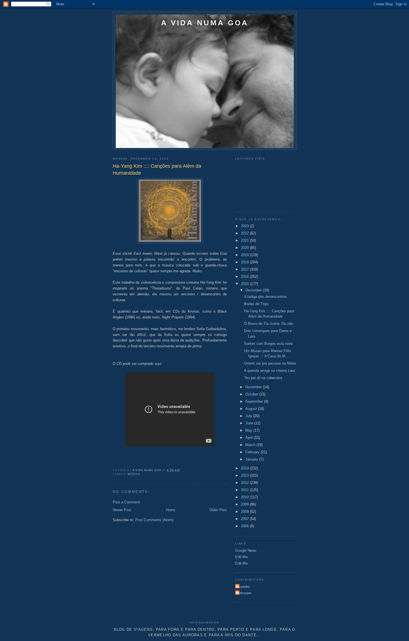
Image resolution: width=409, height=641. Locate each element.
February (253, 452)
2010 (245, 497)
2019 (245, 255)
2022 (245, 233)
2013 (245, 475)
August (251, 409)
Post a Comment (126, 502)
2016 (245, 276)
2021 (245, 240)
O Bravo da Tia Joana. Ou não (268, 323)
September (254, 401)
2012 (245, 483)
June (249, 423)
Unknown (243, 593)
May (249, 430)
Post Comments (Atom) (154, 520)
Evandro (243, 587)
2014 (245, 468)
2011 (245, 490)
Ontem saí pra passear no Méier (270, 363)
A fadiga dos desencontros (265, 296)
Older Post (218, 510)
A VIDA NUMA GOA (205, 23)
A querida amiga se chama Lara (269, 370)
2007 (245, 519)
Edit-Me (241, 557)
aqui (158, 364)
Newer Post (122, 510)
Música (134, 474)
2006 (245, 526)
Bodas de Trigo (256, 304)
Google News (246, 550)
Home (170, 510)
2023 (245, 226)
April (249, 437)
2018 (245, 262)
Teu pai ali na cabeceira (263, 378)
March (251, 445)
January (252, 459)
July (249, 416)
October (252, 394)
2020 (245, 248)
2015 (245, 284)
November (254, 387)
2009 (245, 504)
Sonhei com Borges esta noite (268, 343)
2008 (245, 511)
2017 (245, 269)
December (254, 290)
